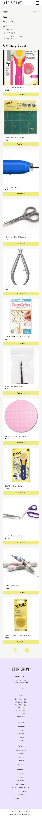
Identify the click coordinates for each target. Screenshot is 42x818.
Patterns (21, 761)
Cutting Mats (10, 22)
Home (5, 36)
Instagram (21, 730)
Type (5, 17)
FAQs (21, 773)
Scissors (9, 29)
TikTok (21, 741)
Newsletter (21, 781)
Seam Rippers (11, 33)
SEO (20, 814)
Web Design (14, 814)
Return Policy (21, 784)
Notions (22, 36)
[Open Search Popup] (32, 3)
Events (21, 795)
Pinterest (21, 737)
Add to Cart (21, 94)
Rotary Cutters (11, 25)
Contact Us (21, 777)
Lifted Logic (28, 814)
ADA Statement (21, 798)
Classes (21, 764)
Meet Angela (21, 750)
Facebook (21, 727)
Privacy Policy (21, 791)
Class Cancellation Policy (21, 788)
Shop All (13, 36)
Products (21, 757)
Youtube (21, 734)
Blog (21, 753)
